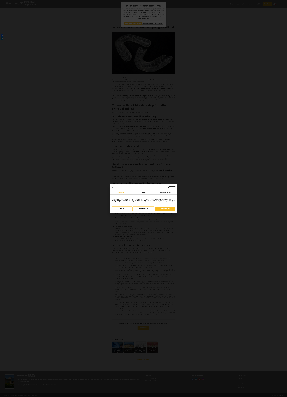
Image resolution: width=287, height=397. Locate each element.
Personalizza (142, 208)
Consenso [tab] (121, 192)
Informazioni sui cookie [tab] (166, 192)
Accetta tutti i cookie (165, 208)
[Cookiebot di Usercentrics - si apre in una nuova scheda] (168, 187)
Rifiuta (122, 208)
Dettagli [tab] (143, 192)
